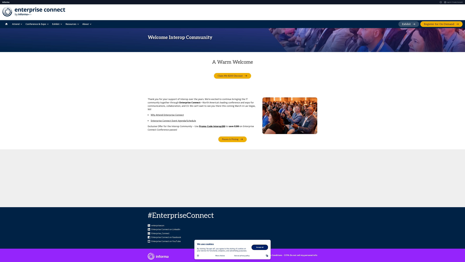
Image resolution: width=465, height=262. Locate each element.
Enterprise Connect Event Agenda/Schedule (173, 120)
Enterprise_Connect (160, 233)
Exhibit (406, 24)
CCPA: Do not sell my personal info (300, 255)
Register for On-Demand (439, 24)
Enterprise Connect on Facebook (166, 237)
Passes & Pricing (230, 139)
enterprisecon (157, 225)
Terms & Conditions (272, 255)
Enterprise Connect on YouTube (166, 241)
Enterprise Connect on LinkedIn (165, 229)
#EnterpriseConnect (181, 215)
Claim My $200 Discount (230, 76)
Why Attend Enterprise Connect (167, 114)
